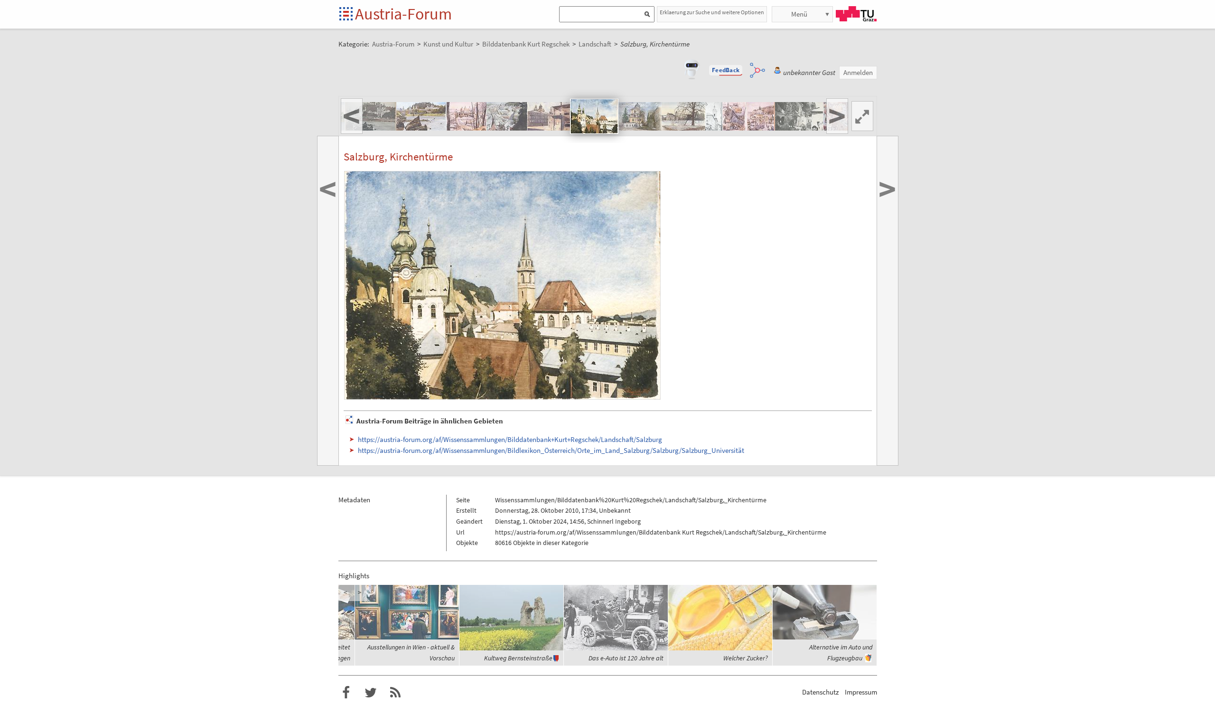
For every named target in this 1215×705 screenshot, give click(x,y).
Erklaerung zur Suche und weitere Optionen (712, 12)
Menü (799, 14)
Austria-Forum (403, 14)
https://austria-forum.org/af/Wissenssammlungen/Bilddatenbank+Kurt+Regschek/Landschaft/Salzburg (510, 439)
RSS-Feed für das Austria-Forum (395, 692)
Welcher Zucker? (745, 658)
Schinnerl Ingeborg (614, 521)
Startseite (346, 14)
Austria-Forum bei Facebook (346, 692)
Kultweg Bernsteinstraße (518, 658)
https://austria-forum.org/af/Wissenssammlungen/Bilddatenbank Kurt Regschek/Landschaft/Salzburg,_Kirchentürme (660, 532)
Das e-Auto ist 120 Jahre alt (626, 658)
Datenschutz (820, 691)
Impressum (861, 691)
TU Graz (856, 13)
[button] (725, 70)
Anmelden (858, 72)
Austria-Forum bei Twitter (370, 692)
